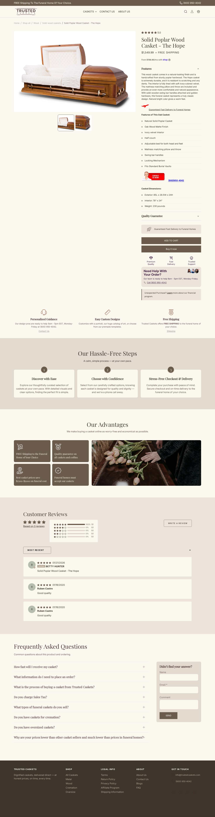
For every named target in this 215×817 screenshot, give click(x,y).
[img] (44, 562)
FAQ (138, 787)
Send (168, 715)
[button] (89, 11)
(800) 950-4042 (192, 2)
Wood (69, 783)
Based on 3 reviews (33, 526)
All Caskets (72, 775)
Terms (104, 775)
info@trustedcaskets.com (188, 775)
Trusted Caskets (103, 814)
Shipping (171, 331)
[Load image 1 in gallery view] (66, 123)
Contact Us (44, 331)
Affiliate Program (110, 787)
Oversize (70, 791)
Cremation (71, 787)
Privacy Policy (108, 783)
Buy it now (171, 249)
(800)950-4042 (176, 180)
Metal (69, 779)
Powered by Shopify (117, 814)
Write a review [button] (178, 523)
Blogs (139, 783)
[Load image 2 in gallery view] (83, 123)
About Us (141, 775)
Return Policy (108, 779)
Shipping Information (112, 791)
